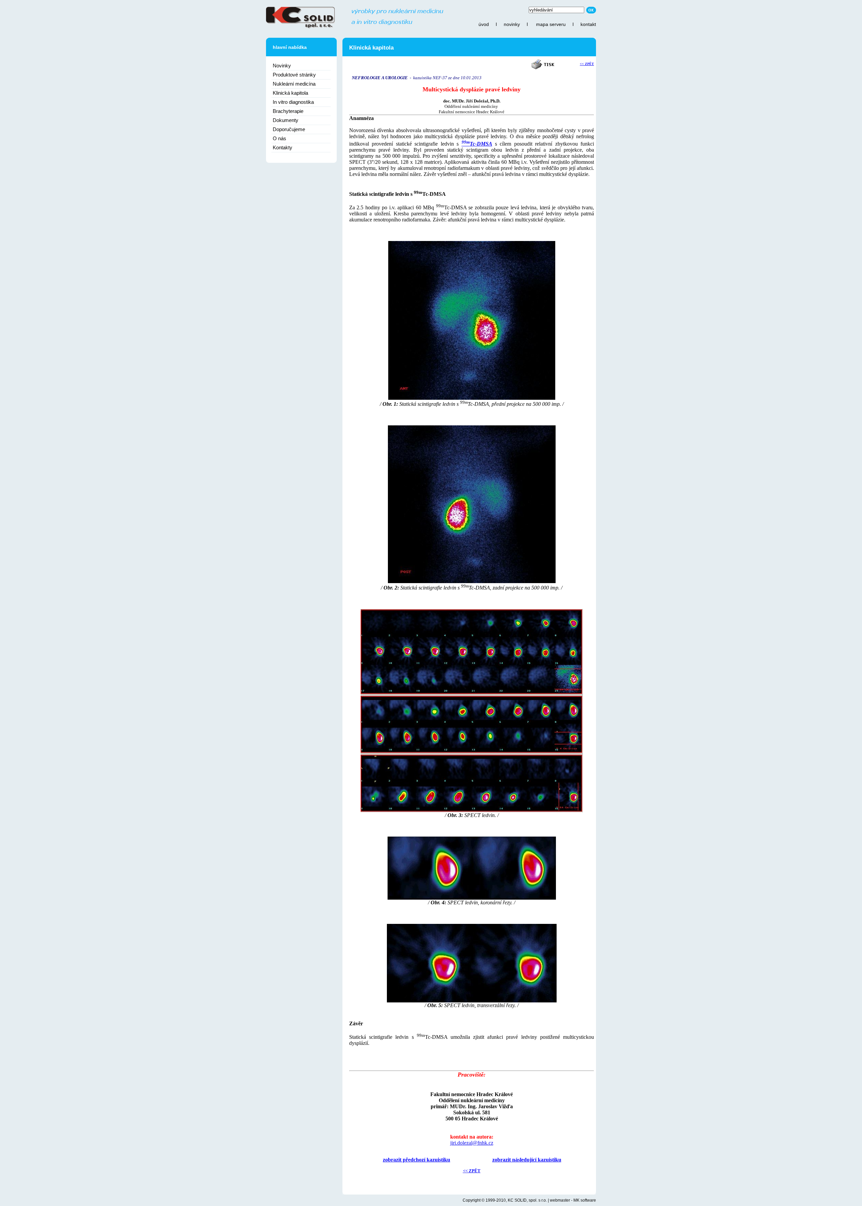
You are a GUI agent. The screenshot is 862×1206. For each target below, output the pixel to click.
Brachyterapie (288, 111)
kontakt (588, 24)
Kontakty (282, 147)
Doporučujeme (289, 129)
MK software (584, 1200)
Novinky (282, 65)
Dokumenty (285, 120)
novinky (512, 24)
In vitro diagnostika (293, 102)
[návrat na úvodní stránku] (354, 27)
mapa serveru (551, 24)
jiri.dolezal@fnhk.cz (471, 1143)
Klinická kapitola (290, 93)
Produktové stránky (294, 75)
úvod (483, 24)
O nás (279, 138)
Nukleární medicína (294, 84)
